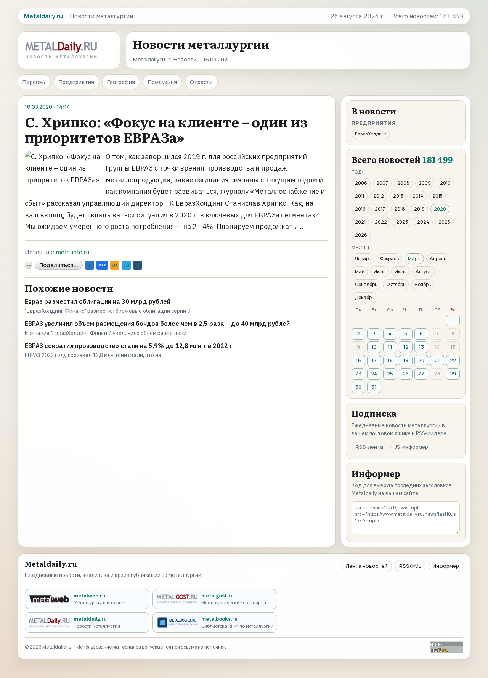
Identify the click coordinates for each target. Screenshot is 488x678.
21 (437, 360)
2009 (425, 183)
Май (359, 271)
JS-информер (411, 446)
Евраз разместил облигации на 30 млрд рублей (97, 301)
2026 (361, 235)
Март (414, 258)
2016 (360, 209)
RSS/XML (410, 565)
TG (126, 265)
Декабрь (364, 297)
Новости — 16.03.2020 (202, 59)
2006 (361, 183)
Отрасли (201, 81)
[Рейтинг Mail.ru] (446, 647)
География (121, 81)
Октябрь (395, 284)
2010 (445, 183)
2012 (378, 196)
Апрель (438, 258)
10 (374, 346)
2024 (423, 222)
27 (421, 373)
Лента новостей (367, 565)
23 (358, 373)
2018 (399, 209)
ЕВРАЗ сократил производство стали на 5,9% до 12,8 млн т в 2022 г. (129, 345)
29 (453, 373)
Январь (363, 258)
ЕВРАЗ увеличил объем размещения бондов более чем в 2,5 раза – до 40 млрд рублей (157, 323)
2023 (402, 222)
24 (374, 373)
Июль (400, 271)
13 (421, 346)
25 (390, 373)
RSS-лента (369, 446)
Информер (446, 565)
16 (358, 360)
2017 (380, 209)
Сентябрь (366, 284)
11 (390, 346)
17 (374, 360)
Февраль (389, 258)
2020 (440, 209)
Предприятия (76, 81)
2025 (444, 222)
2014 (418, 196)
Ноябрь (422, 284)
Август (424, 271)
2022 (381, 222)
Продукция (162, 81)
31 (374, 386)
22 (453, 360)
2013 (398, 196)
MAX (102, 265)
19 (405, 360)
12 (405, 346)
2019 (419, 209)
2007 (382, 183)
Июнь (379, 271)
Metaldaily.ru (149, 59)
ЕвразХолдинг (370, 134)
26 (406, 373)
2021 (360, 222)
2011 (359, 196)
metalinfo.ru (72, 252)
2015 (437, 196)
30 (358, 386)
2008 (403, 183)
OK (115, 265)
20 (421, 360)
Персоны (34, 81)
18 (390, 360)
